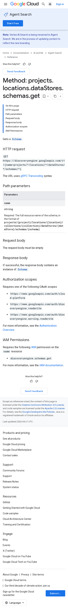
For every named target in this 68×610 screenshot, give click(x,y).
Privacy (25, 574)
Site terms (38, 574)
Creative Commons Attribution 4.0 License (43, 405)
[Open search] (43, 4)
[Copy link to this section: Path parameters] (33, 186)
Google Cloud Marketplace (17, 449)
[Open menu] (5, 4)
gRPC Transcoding (32, 176)
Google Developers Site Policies (38, 412)
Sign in (60, 4)
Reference (12, 57)
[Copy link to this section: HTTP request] (28, 149)
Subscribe (56, 593)
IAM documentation (51, 365)
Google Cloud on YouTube (17, 556)
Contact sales (10, 455)
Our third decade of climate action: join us (27, 585)
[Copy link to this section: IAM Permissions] (32, 340)
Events (6, 545)
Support (7, 476)
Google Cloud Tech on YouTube (20, 561)
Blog (5, 539)
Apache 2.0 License (55, 408)
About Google (10, 574)
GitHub (6, 502)
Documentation (21, 53)
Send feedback (16, 71)
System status (11, 487)
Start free (13, 23)
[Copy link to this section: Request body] (28, 241)
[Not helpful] (29, 64)
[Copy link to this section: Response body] (31, 258)
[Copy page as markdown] (55, 96)
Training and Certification (16, 524)
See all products (11, 438)
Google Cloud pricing (14, 444)
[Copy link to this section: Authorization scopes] (40, 280)
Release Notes (11, 481)
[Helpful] (24, 64)
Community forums (13, 470)
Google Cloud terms (15, 580)
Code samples (10, 513)
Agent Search (21, 14)
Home (6, 53)
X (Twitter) (9, 550)
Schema (16, 139)
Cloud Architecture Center (17, 519)
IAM (33, 347)
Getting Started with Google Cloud (21, 507)
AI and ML (38, 53)
